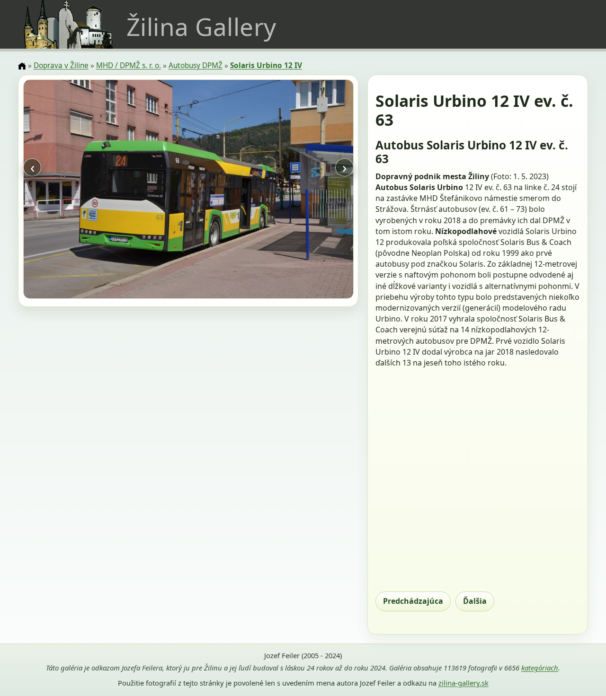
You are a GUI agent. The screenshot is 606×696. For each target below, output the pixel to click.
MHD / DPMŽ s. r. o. (128, 65)
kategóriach (539, 667)
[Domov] (22, 66)
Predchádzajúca (413, 601)
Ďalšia (475, 601)
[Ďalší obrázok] (303, 190)
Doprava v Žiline (61, 65)
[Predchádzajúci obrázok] (72, 190)
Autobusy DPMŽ (196, 65)
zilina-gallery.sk (463, 682)
